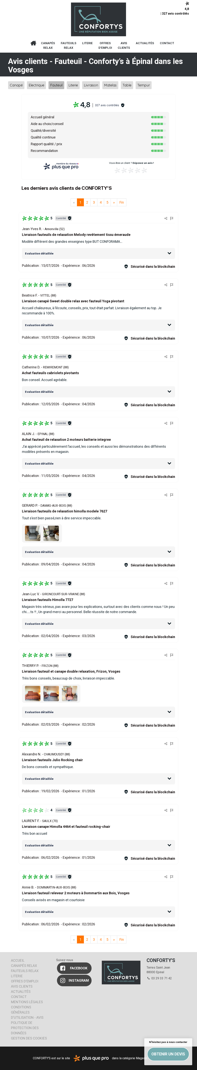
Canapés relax (48, 45)
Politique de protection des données (25, 1028)
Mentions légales (27, 1002)
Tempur (143, 85)
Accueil (33, 43)
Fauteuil (56, 85)
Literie (87, 43)
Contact (167, 43)
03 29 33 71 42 (161, 978)
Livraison (91, 85)
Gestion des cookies (29, 1038)
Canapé (16, 85)
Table (127, 85)
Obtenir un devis (168, 1054)
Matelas (110, 85)
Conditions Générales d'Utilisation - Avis (27, 1012)
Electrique (36, 85)
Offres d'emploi (105, 45)
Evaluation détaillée (39, 253)
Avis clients (124, 45)
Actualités (145, 43)
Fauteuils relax (68, 45)
